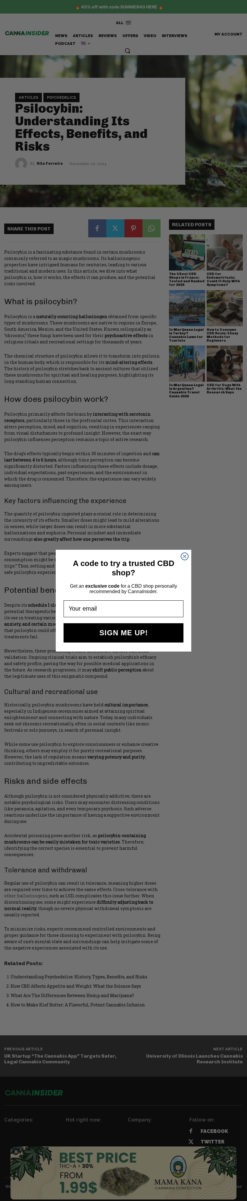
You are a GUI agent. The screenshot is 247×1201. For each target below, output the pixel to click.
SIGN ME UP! (123, 633)
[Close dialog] (184, 556)
